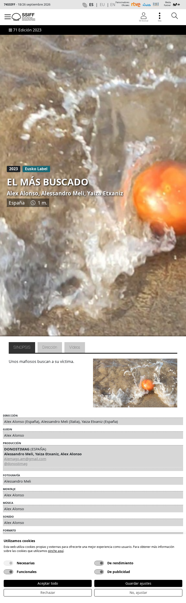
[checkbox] (8, 563)
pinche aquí (55, 551)
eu (102, 4)
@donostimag (15, 463)
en (112, 4)
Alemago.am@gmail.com (25, 458)
